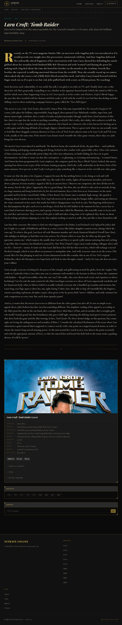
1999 (40, 495)
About (100, 4)
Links (6, 599)
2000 (34, 495)
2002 (21, 495)
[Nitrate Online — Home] (14, 3)
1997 (52, 495)
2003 (15, 495)
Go (113, 511)
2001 (27, 495)
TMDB (11, 472)
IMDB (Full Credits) (17, 466)
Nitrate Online (18, 619)
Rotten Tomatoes (16, 478)
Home (79, 4)
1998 (46, 495)
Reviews (14, 9)
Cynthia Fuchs (17, 41)
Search (112, 3)
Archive (89, 4)
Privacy (7, 608)
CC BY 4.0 (28, 619)
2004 (9, 495)
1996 (58, 495)
